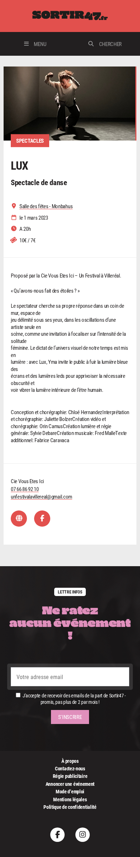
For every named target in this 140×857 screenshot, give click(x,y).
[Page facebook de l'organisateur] (42, 518)
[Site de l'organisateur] (19, 518)
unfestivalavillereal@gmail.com (41, 496)
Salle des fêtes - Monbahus (46, 206)
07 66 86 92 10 (25, 488)
